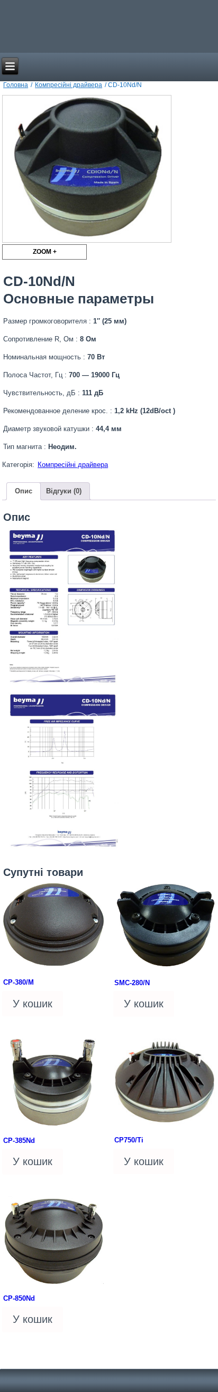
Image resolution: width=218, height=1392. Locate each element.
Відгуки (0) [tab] (63, 491)
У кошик (32, 1003)
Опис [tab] (23, 491)
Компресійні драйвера (68, 85)
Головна (15, 85)
